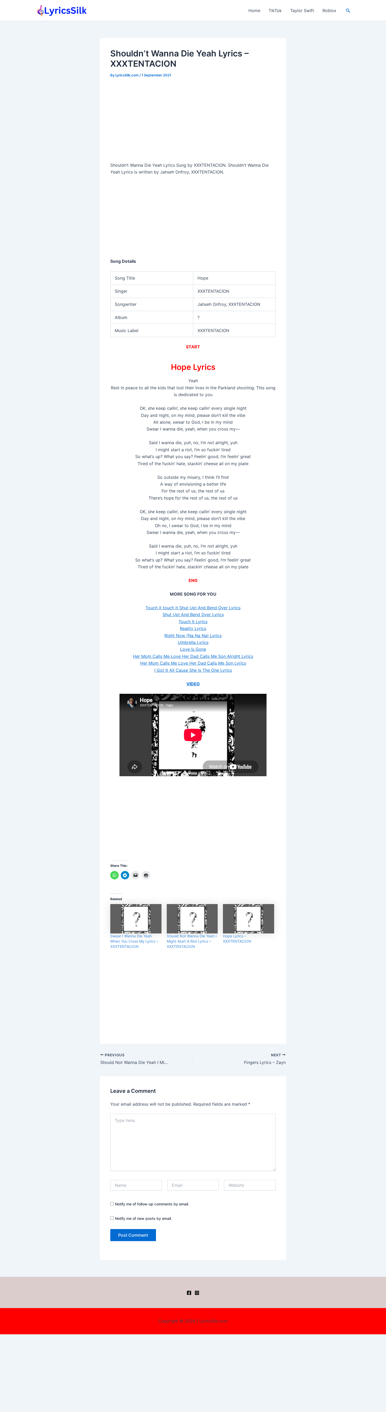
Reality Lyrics (193, 628)
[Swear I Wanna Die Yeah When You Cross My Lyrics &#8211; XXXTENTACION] (135, 918)
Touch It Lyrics (193, 621)
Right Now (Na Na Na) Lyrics (193, 635)
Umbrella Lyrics (193, 642)
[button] (348, 10)
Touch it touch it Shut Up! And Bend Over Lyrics (193, 607)
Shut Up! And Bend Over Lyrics (193, 614)
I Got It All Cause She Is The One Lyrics (193, 670)
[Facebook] (189, 1292)
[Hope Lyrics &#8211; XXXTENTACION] (248, 918)
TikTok (275, 10)
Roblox (329, 10)
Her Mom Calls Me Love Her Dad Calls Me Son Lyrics (193, 663)
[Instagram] (197, 1292)
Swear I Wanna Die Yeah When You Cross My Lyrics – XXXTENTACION (134, 941)
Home (254, 10)
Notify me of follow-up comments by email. (152, 1204)
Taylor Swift (302, 10)
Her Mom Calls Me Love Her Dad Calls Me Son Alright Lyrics (193, 656)
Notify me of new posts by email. (143, 1218)
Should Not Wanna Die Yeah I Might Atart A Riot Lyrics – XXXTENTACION (192, 941)
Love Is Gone (193, 649)
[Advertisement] (193, 123)
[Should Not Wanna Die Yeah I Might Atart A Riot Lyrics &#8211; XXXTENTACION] (192, 918)
